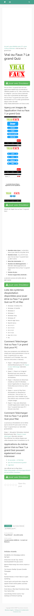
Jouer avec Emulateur (18, 83)
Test (5, 574)
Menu (9, 2)
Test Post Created (9, 586)
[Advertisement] (17, 27)
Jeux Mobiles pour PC (16, 46)
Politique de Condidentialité (21, 610)
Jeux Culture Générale (18, 526)
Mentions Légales (9, 610)
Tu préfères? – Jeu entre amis (13, 535)
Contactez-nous (17, 611)
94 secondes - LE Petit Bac (16, 460)
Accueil (6, 46)
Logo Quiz (11, 465)
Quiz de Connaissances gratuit (17, 462)
